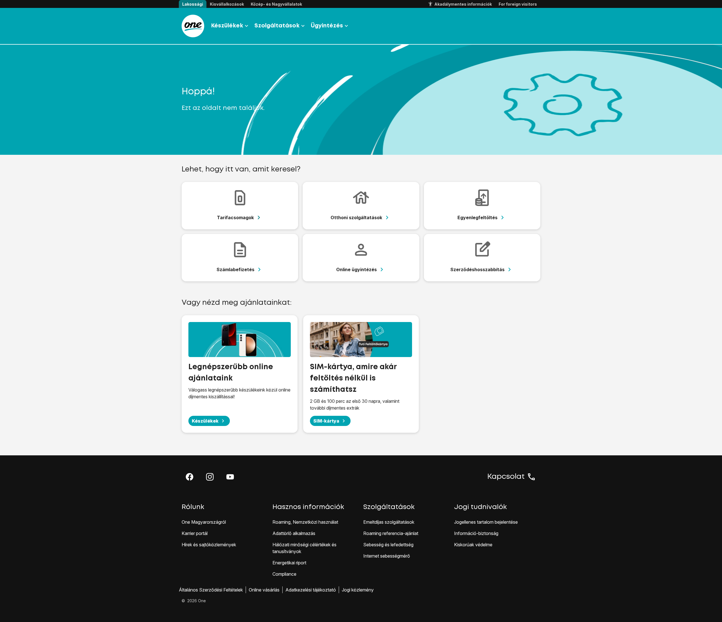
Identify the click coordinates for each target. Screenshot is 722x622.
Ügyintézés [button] (327, 26)
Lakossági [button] (192, 4)
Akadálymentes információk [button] (463, 4)
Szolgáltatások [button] (277, 26)
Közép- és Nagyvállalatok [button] (276, 4)
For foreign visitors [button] (518, 4)
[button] (189, 477)
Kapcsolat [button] (506, 476)
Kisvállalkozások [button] (227, 4)
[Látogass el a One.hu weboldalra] (193, 26)
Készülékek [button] (227, 26)
